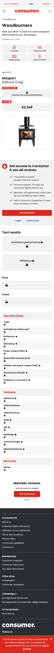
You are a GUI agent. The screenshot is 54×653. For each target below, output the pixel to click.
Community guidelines (13, 543)
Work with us (8, 613)
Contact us (7, 547)
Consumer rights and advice (16, 526)
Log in (27, 499)
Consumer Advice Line (13, 564)
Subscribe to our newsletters (16, 530)
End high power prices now (15, 598)
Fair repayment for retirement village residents (25, 602)
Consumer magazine (12, 560)
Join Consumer (11, 3)
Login (31, 3)
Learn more (32, 220)
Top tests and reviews (13, 569)
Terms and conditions (12, 534)
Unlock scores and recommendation (27, 95)
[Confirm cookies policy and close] (51, 639)
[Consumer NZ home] (27, 11)
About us (6, 522)
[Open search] (50, 11)
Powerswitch (8, 580)
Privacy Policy (8, 538)
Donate (46, 3)
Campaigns (8, 593)
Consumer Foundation (13, 584)
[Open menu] (4, 11)
